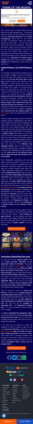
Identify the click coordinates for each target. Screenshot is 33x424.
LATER (12, 21)
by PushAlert (28, 24)
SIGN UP (8, 421)
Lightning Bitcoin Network (5, 402)
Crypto (4, 398)
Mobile (14, 394)
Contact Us (26, 387)
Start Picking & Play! (16, 229)
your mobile (5, 113)
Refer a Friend (16, 400)
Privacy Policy (26, 394)
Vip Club (14, 392)
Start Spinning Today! (16, 348)
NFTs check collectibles (5, 409)
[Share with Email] (19, 359)
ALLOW (21, 21)
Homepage (5, 387)
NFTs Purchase (5, 406)
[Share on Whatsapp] (24, 359)
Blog (13, 402)
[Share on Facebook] (9, 359)
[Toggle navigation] (29, 3)
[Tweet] (14, 359)
